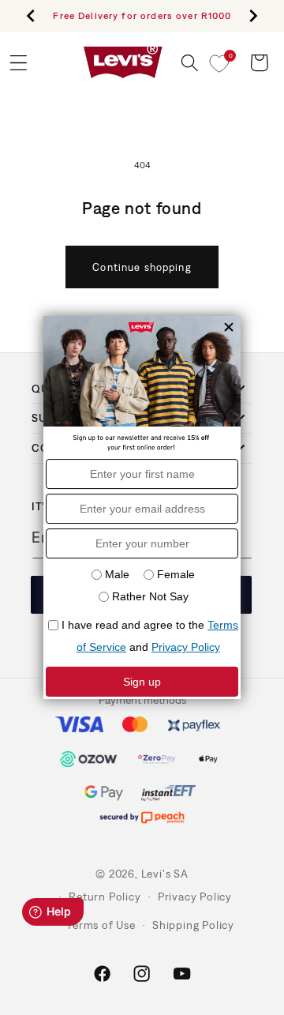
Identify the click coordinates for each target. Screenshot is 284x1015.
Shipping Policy (193, 925)
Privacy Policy (195, 896)
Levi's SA (165, 873)
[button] (190, 63)
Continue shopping (142, 267)
